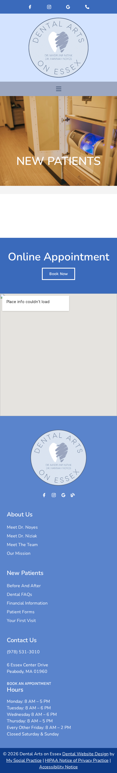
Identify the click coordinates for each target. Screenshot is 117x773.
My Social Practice (24, 760)
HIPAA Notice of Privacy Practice (77, 760)
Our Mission (18, 553)
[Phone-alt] (87, 7)
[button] (58, 88)
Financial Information (27, 603)
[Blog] (73, 495)
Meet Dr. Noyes (22, 527)
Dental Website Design (85, 754)
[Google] (68, 7)
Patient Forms (21, 612)
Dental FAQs (19, 595)
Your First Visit (21, 621)
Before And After (24, 586)
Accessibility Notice (58, 767)
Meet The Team (22, 545)
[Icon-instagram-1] (49, 7)
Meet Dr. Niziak (22, 536)
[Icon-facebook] (30, 7)
